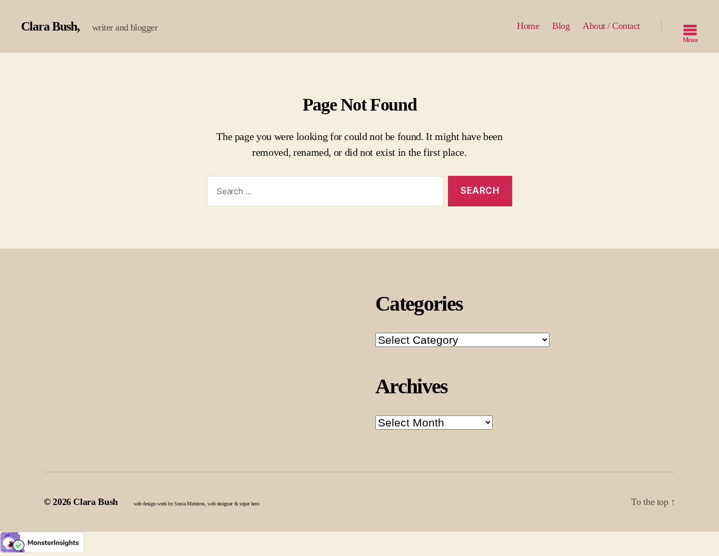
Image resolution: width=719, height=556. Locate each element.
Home (528, 26)
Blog (561, 26)
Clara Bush (49, 26)
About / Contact (611, 26)
